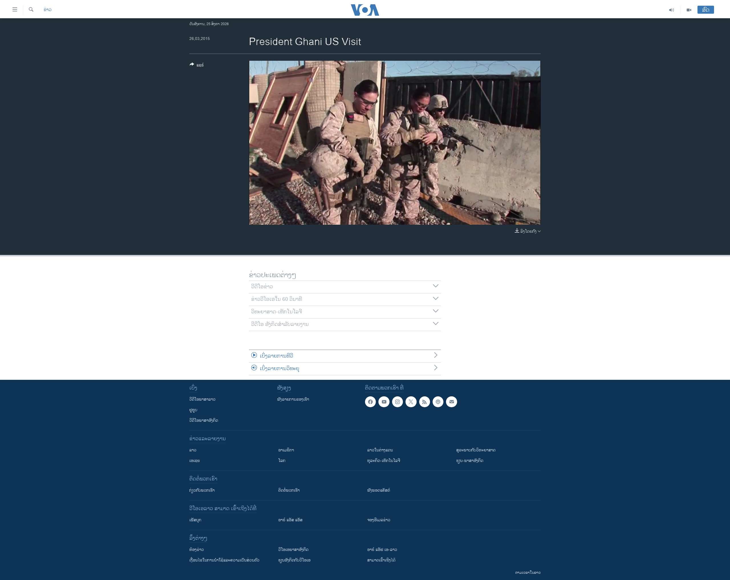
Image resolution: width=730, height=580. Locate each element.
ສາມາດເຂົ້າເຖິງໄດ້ (381, 560)
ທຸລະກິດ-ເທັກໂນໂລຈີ (383, 461)
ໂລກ (281, 461)
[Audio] (671, 10)
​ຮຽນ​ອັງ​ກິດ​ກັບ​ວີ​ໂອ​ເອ (294, 560)
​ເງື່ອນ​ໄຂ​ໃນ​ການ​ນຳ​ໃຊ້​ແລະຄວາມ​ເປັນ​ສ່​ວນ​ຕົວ (224, 560)
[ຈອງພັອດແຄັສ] (451, 401)
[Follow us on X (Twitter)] (410, 401)
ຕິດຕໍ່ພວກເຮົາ (289, 490)
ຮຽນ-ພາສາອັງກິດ (469, 461)
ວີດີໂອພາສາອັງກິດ (203, 420)
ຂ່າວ (48, 10)
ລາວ (192, 450)
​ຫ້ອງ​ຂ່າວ (196, 550)
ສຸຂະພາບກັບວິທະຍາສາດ (476, 450)
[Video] (688, 10)
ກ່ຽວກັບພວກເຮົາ (202, 490)
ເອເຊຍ (194, 461)
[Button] (197, 66)
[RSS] (424, 401)
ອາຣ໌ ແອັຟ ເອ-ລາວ (382, 550)
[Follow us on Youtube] (383, 401)
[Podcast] (438, 401)
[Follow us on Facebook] (370, 401)
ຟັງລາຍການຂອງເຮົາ (293, 399)
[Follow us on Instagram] (397, 401)
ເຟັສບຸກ (195, 520)
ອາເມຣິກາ (286, 450)
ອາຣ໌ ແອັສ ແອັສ (290, 520)
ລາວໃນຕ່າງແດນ (380, 450)
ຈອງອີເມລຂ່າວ (378, 520)
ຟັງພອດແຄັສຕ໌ (378, 490)
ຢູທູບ (193, 410)
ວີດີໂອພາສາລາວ (202, 399)
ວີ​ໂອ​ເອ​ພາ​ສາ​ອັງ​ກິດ (293, 550)
